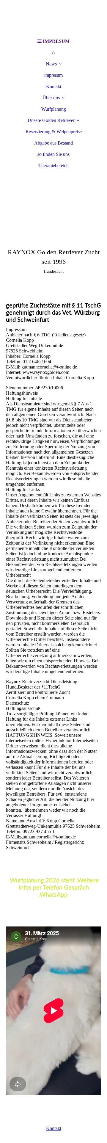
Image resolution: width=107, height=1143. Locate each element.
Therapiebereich (53, 165)
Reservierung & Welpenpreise (54, 131)
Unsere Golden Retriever (51, 120)
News (51, 63)
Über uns (51, 97)
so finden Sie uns (53, 154)
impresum (53, 75)
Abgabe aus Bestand (53, 142)
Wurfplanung (53, 109)
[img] (53, 18)
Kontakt (53, 86)
